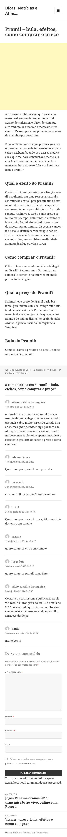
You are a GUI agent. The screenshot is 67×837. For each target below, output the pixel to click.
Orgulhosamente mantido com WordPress (26, 832)
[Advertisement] (33, 76)
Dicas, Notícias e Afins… (21, 10)
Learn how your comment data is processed (33, 782)
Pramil (24, 372)
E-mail (10, 730)
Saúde (53, 369)
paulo (15, 628)
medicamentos (12, 372)
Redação (40, 369)
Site (7, 744)
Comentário (14, 672)
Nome (9, 716)
